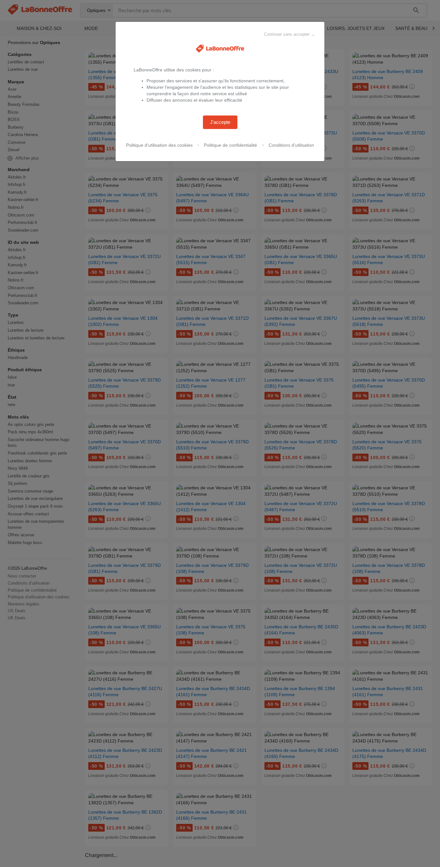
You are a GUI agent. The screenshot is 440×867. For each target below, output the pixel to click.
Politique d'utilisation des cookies (159, 145)
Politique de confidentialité (230, 145)
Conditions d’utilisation (291, 145)
